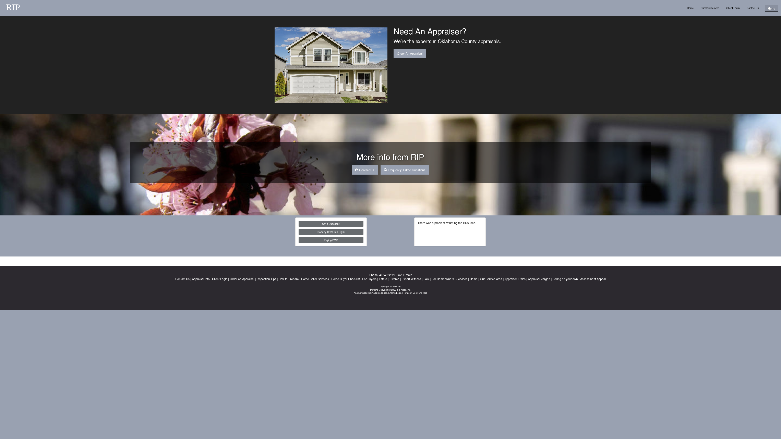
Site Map (423, 292)
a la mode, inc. (380, 292)
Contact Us (753, 8)
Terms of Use (410, 292)
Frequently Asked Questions (406, 170)
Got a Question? (331, 223)
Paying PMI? (331, 240)
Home (690, 8)
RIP (13, 7)
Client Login (733, 8)
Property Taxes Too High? (331, 232)
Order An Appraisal (409, 53)
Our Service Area (710, 8)
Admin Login (395, 292)
